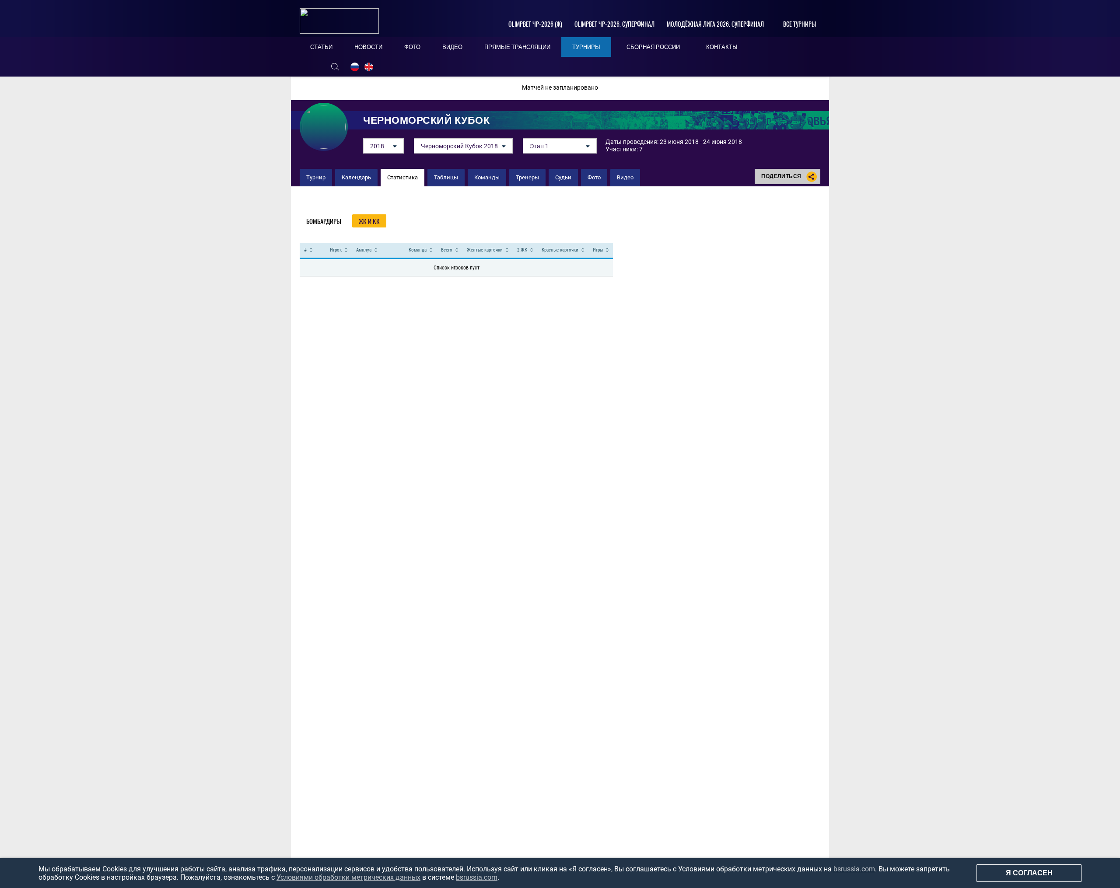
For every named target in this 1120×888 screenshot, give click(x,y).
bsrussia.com (854, 869)
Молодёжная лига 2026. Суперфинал (715, 23)
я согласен (1029, 873)
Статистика (402, 177)
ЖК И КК (369, 221)
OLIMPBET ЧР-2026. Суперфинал (614, 23)
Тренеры (527, 177)
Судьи (563, 177)
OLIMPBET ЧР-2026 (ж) (535, 23)
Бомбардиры (323, 221)
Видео (625, 177)
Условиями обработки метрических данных (348, 877)
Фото (594, 177)
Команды (487, 177)
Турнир (316, 177)
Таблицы (446, 177)
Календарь (356, 177)
